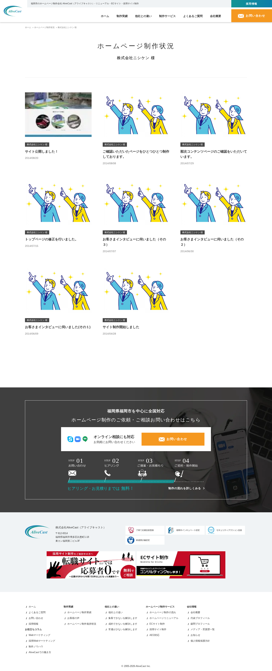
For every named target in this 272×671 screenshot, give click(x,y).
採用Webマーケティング (42, 640)
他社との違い (115, 612)
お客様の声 (73, 618)
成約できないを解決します (122, 623)
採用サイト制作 (158, 629)
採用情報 (33, 623)
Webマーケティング (39, 635)
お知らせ (195, 635)
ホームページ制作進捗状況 (81, 623)
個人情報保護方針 (200, 640)
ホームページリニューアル (164, 618)
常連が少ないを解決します (122, 629)
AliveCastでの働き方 (40, 652)
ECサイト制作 (157, 623)
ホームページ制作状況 (44, 27)
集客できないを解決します (122, 618)
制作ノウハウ (36, 646)
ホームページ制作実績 (79, 612)
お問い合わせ (36, 618)
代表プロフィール (200, 618)
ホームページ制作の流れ (163, 612)
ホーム (28, 27)
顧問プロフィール (200, 623)
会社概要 (195, 612)
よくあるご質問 (37, 612)
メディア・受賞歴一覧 (203, 629)
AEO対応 (154, 635)
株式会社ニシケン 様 (67, 27)
